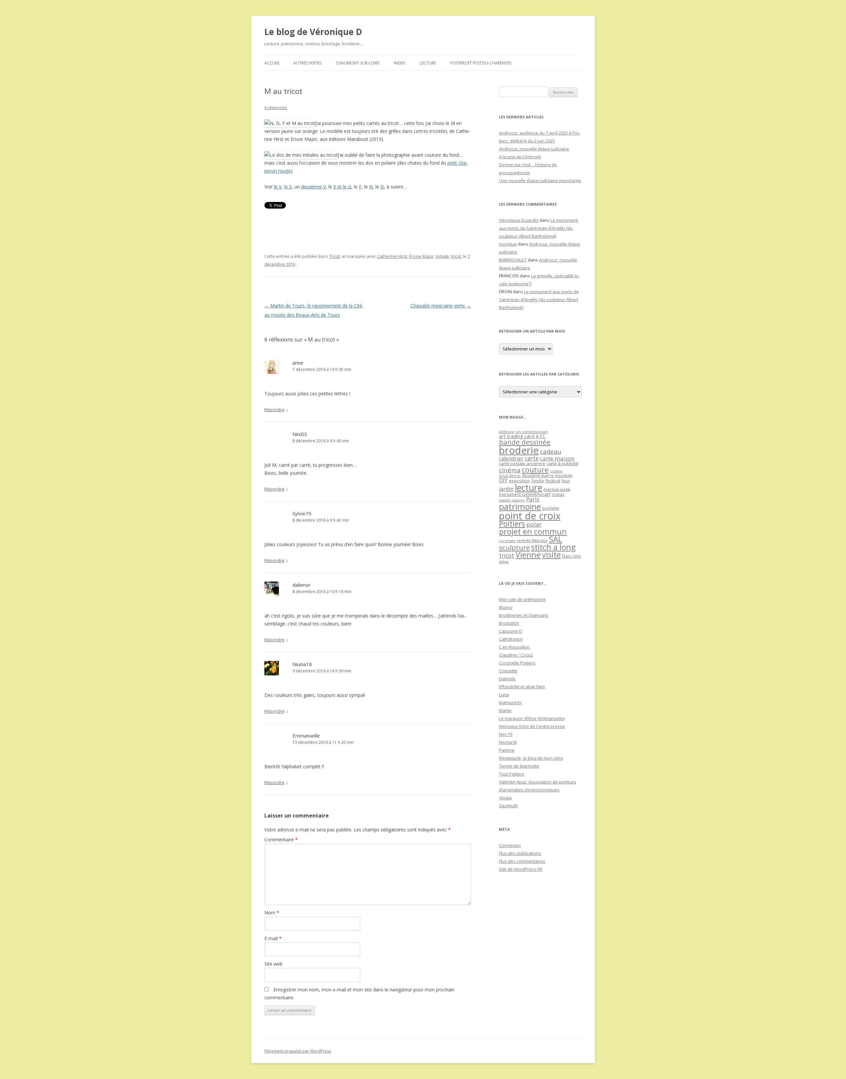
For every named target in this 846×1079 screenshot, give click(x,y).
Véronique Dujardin (518, 220)
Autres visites (307, 63)
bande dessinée (525, 442)
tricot (456, 256)
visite (551, 554)
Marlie (505, 710)
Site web (273, 964)
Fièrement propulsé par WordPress (297, 1051)
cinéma (509, 470)
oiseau (558, 494)
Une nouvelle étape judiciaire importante (540, 180)
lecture (528, 488)
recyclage (507, 541)
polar (534, 524)
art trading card (516, 436)
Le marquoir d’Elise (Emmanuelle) (532, 718)
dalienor (301, 584)
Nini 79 (505, 734)
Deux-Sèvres (509, 475)
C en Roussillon (514, 647)
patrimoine (520, 506)
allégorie (507, 431)
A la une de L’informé (520, 157)
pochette (550, 508)
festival (552, 481)
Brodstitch (509, 623)
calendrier (511, 458)
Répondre (274, 410)
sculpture (514, 547)
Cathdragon (511, 639)
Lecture (428, 63)
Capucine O (510, 631)
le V (278, 186)
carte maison (557, 458)
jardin (506, 489)
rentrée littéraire (532, 540)
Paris (532, 499)
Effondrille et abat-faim (522, 687)
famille (537, 480)
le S (288, 186)
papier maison (512, 500)
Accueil (272, 63)
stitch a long (553, 547)
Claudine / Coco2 (516, 655)
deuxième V (313, 186)
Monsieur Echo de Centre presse (532, 726)
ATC (540, 436)
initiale (442, 256)
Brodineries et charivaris (523, 615)
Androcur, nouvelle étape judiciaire (534, 149)
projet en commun (533, 531)
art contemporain (532, 431)
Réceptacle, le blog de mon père (531, 758)
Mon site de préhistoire (522, 599)
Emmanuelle (306, 735)
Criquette (508, 671)
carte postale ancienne (522, 463)
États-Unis (571, 556)
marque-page (557, 489)
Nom (271, 912)
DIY (503, 480)
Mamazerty (510, 702)
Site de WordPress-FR (520, 869)
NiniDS (299, 434)
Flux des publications (520, 853)
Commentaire (281, 839)
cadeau (550, 451)
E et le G (342, 186)
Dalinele (507, 679)
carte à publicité (562, 463)
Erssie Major (421, 256)
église (504, 561)
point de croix (529, 515)
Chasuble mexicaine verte (440, 305)
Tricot (334, 256)
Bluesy (506, 607)
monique (508, 244)
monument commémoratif (525, 494)
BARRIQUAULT (513, 260)
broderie (519, 450)
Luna (504, 695)
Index (399, 63)
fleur (565, 480)
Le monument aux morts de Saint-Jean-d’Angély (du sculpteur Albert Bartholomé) (538, 228)
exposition (519, 481)
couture (535, 469)
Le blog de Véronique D (313, 32)
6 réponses (275, 107)
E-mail (273, 938)
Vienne (528, 554)
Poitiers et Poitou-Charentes (480, 63)
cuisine (556, 470)
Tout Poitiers (511, 774)
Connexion (510, 845)
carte (532, 458)
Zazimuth (508, 806)
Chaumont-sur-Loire (357, 63)
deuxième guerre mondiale (547, 475)
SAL (555, 539)
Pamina (506, 750)
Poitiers (512, 524)
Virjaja (505, 798)
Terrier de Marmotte (519, 766)
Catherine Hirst (392, 256)
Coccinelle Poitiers (517, 663)
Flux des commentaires (522, 861)
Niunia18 (302, 664)
